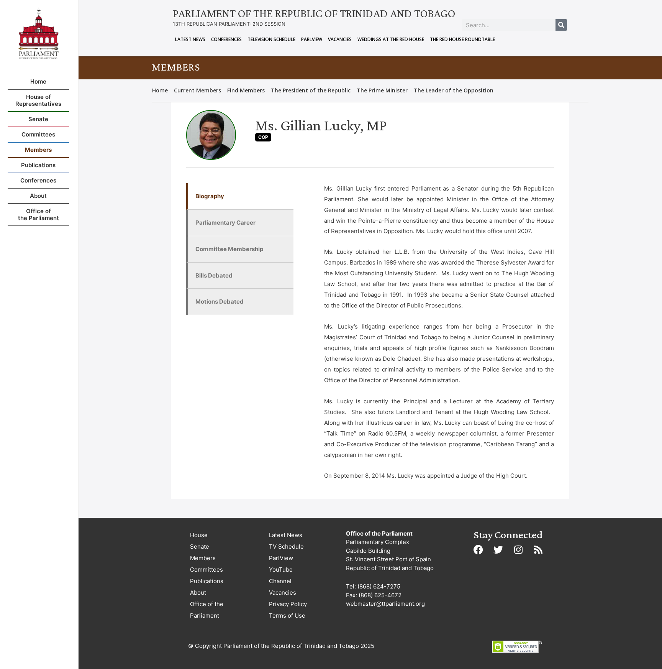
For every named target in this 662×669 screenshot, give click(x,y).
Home (160, 90)
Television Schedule (271, 39)
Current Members (197, 90)
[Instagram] (518, 549)
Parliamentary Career (225, 222)
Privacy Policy (288, 604)
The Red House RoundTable (462, 39)
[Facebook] (478, 549)
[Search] (561, 25)
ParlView (311, 39)
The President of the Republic (311, 90)
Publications (206, 581)
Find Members (246, 90)
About (198, 592)
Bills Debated (214, 275)
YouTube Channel (281, 575)
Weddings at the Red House (390, 39)
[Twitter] (498, 549)
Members (203, 558)
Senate (199, 546)
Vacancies (340, 39)
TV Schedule (286, 546)
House (199, 535)
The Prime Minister (382, 90)
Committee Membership (229, 249)
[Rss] (538, 549)
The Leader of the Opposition (453, 90)
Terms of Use (287, 615)
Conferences (226, 39)
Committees (206, 569)
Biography (209, 196)
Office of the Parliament (206, 609)
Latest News (190, 39)
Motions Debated (219, 301)
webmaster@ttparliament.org (385, 603)
